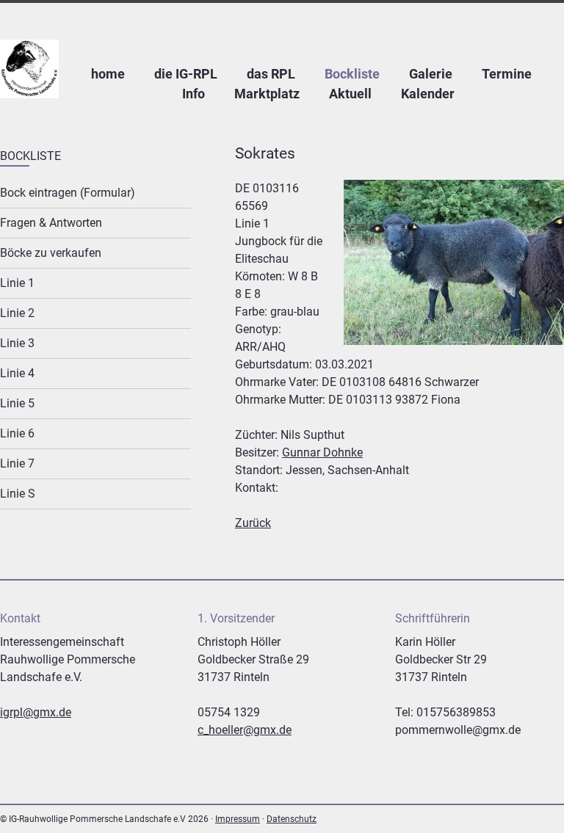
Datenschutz (292, 819)
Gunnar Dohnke (322, 452)
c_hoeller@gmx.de (245, 730)
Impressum (237, 819)
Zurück (253, 523)
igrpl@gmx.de (35, 712)
